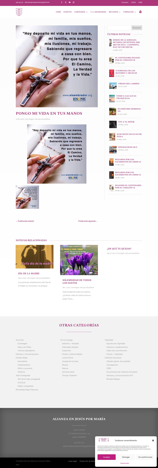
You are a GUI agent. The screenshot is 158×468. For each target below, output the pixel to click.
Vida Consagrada (23, 375)
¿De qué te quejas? (119, 248)
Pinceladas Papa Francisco (27, 390)
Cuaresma (66, 350)
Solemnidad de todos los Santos (77, 282)
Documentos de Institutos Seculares (122, 372)
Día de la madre (29, 273)
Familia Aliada (21, 358)
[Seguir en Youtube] (69, 2)
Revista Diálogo (113, 379)
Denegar (126, 457)
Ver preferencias (145, 457)
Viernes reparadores (26, 350)
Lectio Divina (67, 358)
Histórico (21, 372)
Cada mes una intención (117, 350)
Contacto (124, 2)
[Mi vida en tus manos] (27, 198)
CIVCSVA (21, 383)
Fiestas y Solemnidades (72, 354)
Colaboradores (24, 365)
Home (58, 12)
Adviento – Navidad (70, 343)
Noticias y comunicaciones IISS (120, 375)
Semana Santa (68, 372)
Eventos (68, 12)
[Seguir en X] (65, 2)
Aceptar (106, 457)
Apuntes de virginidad (116, 343)
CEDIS (133, 2)
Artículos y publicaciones (117, 347)
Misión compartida (25, 386)
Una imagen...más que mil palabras (37, 119)
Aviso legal (72, 461)
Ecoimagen (22, 343)
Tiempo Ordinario (69, 375)
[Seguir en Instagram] (73, 2)
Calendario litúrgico (70, 347)
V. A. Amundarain (98, 12)
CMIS (140, 2)
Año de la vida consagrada (29, 379)
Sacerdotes (22, 361)
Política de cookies (124, 463)
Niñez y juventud (25, 368)
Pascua (65, 368)
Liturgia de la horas (70, 361)
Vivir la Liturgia (66, 340)
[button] (153, 440)
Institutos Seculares (113, 358)
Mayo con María (24, 347)
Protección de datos (87, 461)
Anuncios (20, 340)
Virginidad (109, 340)
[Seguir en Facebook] (61, 2)
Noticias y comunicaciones (27, 354)
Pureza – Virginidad (115, 354)
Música (65, 365)
